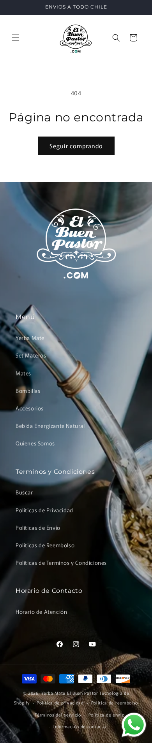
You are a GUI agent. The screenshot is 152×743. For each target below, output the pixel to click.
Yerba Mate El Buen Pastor (70, 693)
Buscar (24, 492)
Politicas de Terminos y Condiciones (61, 562)
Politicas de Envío (38, 527)
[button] (15, 37)
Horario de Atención (41, 611)
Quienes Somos (35, 443)
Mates (23, 373)
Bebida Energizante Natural (50, 425)
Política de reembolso (114, 702)
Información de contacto (79, 726)
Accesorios (30, 408)
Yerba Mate (30, 338)
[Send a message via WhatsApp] (134, 725)
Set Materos (31, 355)
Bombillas (28, 390)
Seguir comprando (76, 146)
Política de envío (106, 714)
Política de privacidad (60, 702)
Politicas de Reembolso (45, 545)
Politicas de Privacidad (44, 510)
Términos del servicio (58, 714)
